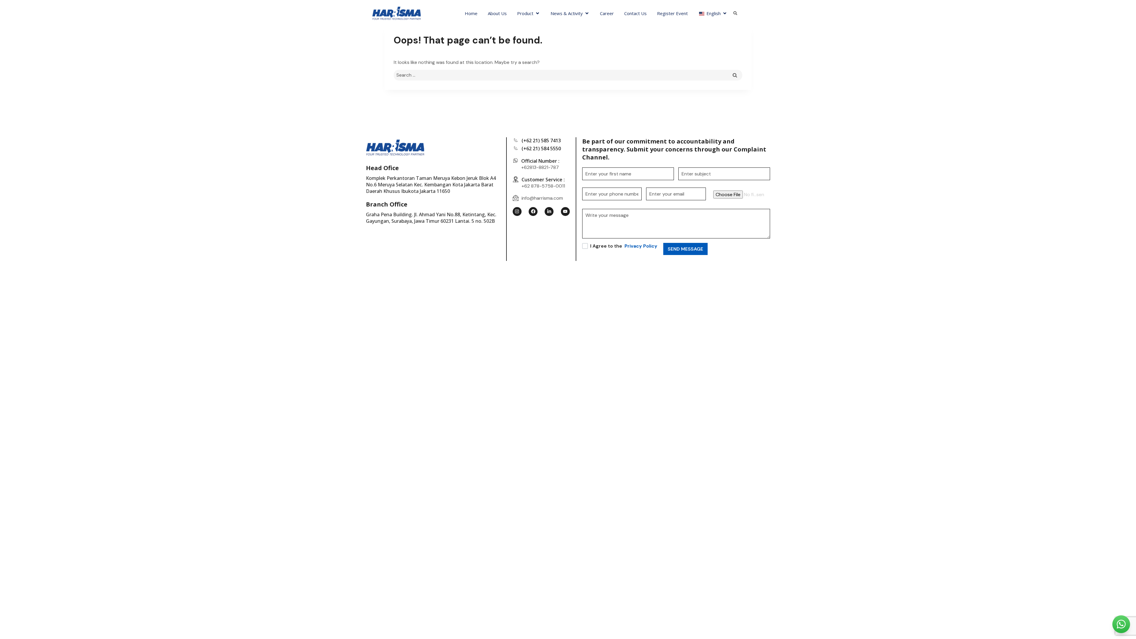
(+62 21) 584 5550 (541, 148)
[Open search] (735, 13)
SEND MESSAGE (685, 249)
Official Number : (540, 161)
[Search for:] (568, 75)
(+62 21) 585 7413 (541, 140)
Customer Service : (543, 179)
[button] (528, 13)
